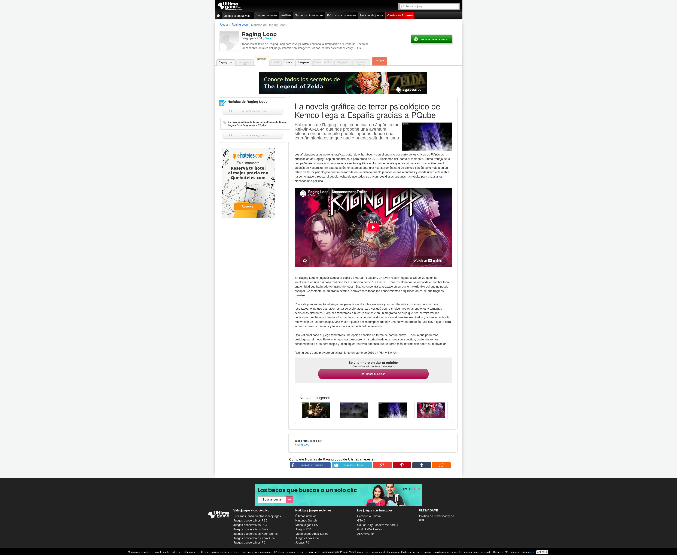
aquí (531, 552)
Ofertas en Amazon (400, 15)
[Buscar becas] (338, 495)
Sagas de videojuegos (309, 15)
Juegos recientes (266, 15)
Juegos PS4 (303, 529)
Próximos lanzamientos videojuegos (257, 516)
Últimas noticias (305, 516)
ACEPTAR (542, 552)
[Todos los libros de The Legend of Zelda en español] (343, 83)
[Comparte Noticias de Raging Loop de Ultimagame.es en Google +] (382, 465)
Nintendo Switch (306, 520)
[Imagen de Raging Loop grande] (315, 410)
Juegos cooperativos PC (249, 542)
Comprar (379, 60)
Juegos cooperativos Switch (251, 529)
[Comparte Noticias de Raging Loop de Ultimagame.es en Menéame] (441, 465)
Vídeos (289, 62)
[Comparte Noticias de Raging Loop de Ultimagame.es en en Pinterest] (402, 465)
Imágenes (303, 62)
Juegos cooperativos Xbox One (254, 538)
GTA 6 (361, 520)
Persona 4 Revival (369, 516)
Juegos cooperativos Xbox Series (255, 533)
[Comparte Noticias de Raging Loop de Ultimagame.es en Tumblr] (421, 465)
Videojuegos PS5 (306, 525)
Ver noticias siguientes (254, 135)
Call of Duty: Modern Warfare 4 (377, 525)
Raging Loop (226, 62)
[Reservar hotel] (248, 183)
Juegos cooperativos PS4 (250, 525)
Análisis (286, 15)
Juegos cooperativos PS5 (250, 520)
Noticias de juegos (371, 15)
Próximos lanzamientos (341, 15)
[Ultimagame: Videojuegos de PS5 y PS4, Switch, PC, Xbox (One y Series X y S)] (230, 6)
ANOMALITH (365, 533)
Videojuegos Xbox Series (311, 533)
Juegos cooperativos (237, 15)
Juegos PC (302, 542)
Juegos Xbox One (307, 538)
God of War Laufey (369, 529)
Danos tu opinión (375, 373)
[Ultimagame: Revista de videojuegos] (218, 15)
